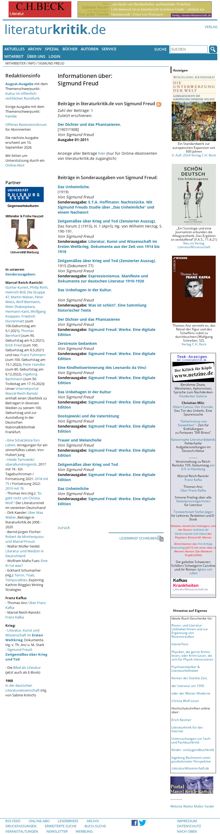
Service (109, 48)
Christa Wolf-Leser (185, 701)
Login (54, 56)
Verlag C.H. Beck (194, 344)
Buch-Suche (95, 826)
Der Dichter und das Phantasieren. (89, 124)
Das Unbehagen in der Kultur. (85, 289)
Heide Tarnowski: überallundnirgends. (21, 462)
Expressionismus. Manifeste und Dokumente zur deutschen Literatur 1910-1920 (103, 278)
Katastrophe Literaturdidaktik (193, 439)
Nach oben (187, 831)
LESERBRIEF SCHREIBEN (138, 538)
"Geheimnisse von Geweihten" (192, 423)
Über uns (36, 56)
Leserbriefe (68, 820)
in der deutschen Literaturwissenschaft (22, 688)
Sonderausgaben (20, 274)
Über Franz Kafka (193, 490)
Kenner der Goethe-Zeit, (189, 678)
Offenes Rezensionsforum (26, 124)
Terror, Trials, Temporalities (20, 577)
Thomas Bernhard (19, 333)
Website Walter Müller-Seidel (192, 806)
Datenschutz (189, 826)
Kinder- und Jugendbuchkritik (192, 750)
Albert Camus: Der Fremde (193, 407)
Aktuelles (14, 48)
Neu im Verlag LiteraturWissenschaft (194, 245)
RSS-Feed (12, 820)
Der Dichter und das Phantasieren (89, 319)
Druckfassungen (20, 826)
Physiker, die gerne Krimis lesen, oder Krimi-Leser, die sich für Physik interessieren (192, 655)
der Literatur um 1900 (187, 686)
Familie (11, 116)
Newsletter (57, 831)
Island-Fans (179, 644)
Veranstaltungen (21, 831)
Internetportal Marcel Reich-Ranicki (21, 391)
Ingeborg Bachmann (21, 376)
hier (101, 153)
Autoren (89, 48)
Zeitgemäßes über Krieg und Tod (88, 464)
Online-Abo (14, 165)
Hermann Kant (17, 311)
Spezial (52, 48)
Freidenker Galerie (193, 396)
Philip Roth (38, 287)
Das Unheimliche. (74, 186)
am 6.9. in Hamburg (198, 467)
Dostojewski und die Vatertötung (88, 415)
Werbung (84, 831)
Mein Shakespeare (20, 306)
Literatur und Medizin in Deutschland (24, 553)
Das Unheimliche (73, 488)
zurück (64, 527)
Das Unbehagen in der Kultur (84, 391)
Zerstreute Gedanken (77, 343)
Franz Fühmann (33, 354)
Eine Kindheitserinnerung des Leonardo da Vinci (102, 367)
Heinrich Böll (15, 292)
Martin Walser (22, 297)
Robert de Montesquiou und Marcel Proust (24, 539)
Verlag (211, 26)
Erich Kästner (181, 720)
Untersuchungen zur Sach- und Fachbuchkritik (191, 740)
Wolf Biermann (28, 301)
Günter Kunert (16, 287)
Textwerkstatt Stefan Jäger (193, 512)
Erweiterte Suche (60, 826)
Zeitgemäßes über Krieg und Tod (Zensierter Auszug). (107, 221)
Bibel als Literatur (27, 667)
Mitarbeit (14, 56)
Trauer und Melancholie (79, 440)
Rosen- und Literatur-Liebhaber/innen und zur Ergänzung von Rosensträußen (189, 631)
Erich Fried (13, 345)
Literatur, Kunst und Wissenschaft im (24, 635)
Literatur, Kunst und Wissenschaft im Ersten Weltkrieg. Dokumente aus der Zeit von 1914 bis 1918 (109, 246)
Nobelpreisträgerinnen (193, 501)
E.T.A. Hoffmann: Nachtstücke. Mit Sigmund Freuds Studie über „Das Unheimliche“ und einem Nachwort (106, 207)
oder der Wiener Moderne (190, 693)
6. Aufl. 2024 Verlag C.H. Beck (194, 155)
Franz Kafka (14, 617)
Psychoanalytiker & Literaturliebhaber (185, 669)
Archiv (35, 48)
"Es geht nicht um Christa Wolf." (23, 498)
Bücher (70, 48)
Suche (160, 49)
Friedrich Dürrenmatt (20, 318)
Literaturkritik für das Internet (187, 729)
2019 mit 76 (14, 488)
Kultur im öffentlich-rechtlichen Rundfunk (22, 96)
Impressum (187, 820)
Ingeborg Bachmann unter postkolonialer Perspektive (191, 759)
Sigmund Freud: (26, 654)
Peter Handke (34, 364)
